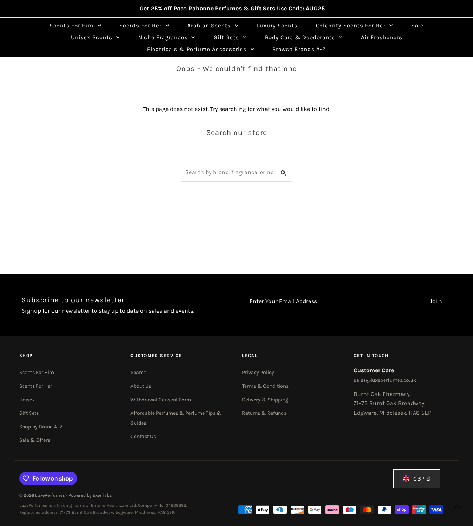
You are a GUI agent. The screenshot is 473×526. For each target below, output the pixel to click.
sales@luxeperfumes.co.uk (385, 380)
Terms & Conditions (265, 386)
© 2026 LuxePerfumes (42, 495)
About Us (140, 386)
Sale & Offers (34, 440)
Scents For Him (36, 372)
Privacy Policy (258, 372)
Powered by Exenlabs (90, 495)
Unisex (27, 400)
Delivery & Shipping (265, 400)
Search (138, 372)
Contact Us (143, 436)
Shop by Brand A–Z (40, 427)
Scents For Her (35, 386)
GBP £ (422, 478)
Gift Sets (29, 413)
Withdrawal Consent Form (160, 400)
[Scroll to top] (457, 506)
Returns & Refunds (264, 413)
